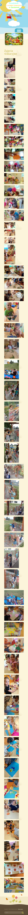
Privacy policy (20, 909)
